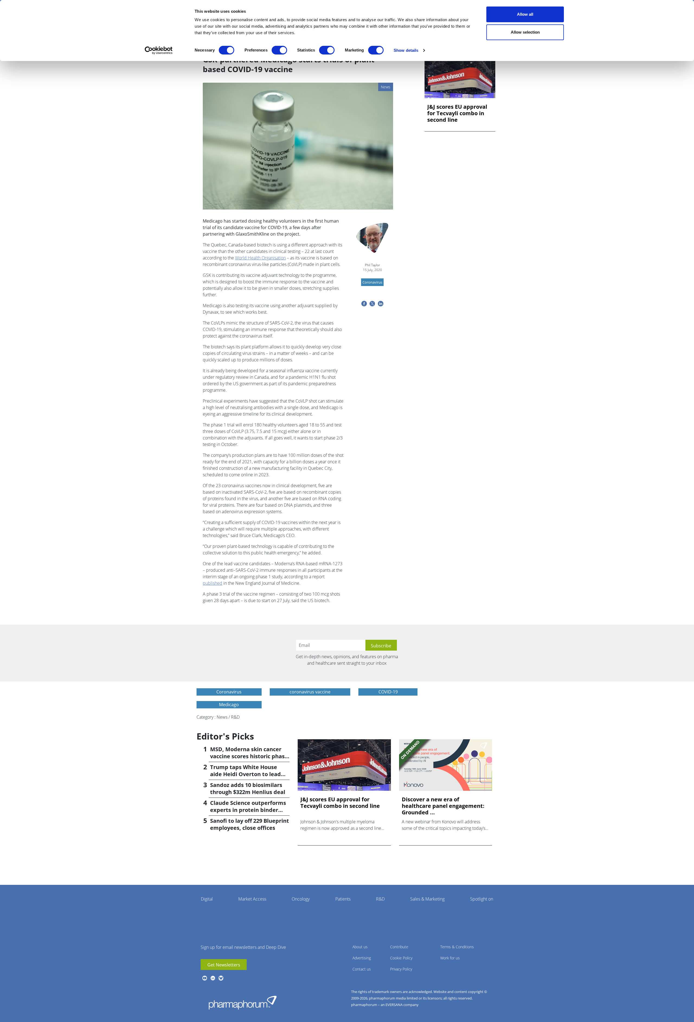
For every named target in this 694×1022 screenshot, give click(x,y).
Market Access (252, 899)
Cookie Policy (401, 957)
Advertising (361, 957)
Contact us (361, 969)
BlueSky (221, 978)
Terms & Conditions (457, 946)
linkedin (213, 978)
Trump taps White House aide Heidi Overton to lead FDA (245, 774)
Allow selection (525, 32)
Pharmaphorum (243, 1002)
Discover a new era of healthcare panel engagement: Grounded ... (443, 806)
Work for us (450, 957)
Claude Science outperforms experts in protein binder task (248, 810)
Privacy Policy (401, 969)
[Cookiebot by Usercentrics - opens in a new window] (158, 50)
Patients (343, 899)
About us (360, 946)
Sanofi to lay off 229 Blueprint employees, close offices (249, 824)
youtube (204, 978)
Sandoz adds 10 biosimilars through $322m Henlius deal (247, 788)
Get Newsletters (223, 965)
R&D (380, 899)
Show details (406, 50)
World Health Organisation (260, 258)
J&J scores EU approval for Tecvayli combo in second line (457, 113)
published (212, 583)
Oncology (301, 899)
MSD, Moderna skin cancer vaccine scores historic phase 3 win (249, 756)
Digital (207, 899)
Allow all (525, 14)
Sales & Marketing (427, 899)
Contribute (399, 946)
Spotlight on (481, 899)
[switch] (279, 50)
